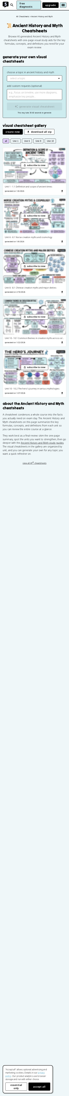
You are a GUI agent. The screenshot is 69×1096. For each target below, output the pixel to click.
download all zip (41, 131)
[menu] (63, 5)
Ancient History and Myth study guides (42, 442)
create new (13, 131)
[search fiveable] (12, 5)
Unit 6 (27, 141)
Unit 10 (50, 141)
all (6, 141)
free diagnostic (26, 5)
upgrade (50, 5)
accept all (39, 1086)
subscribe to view (36, 165)
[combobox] (34, 78)
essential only (16, 1086)
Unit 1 (15, 141)
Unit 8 (38, 141)
